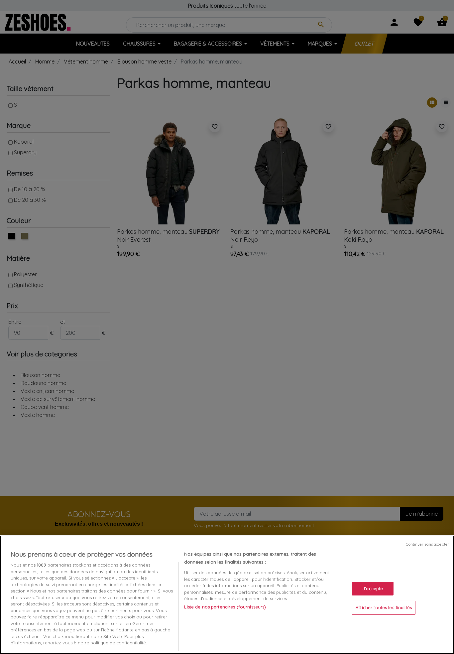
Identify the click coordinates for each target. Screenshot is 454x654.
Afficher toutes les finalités (384, 607)
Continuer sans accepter (427, 544)
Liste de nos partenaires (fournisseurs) (225, 606)
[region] (227, 594)
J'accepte (373, 588)
